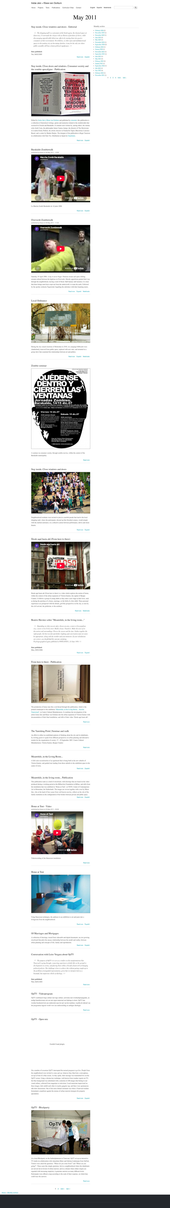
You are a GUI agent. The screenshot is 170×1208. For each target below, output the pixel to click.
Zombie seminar (39, 365)
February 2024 (99, 47)
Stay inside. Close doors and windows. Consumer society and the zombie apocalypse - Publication (59, 67)
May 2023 (98, 59)
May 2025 (98, 40)
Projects (40, 7)
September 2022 (100, 66)
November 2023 (99, 52)
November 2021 (99, 75)
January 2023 (99, 63)
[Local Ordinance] (60, 342)
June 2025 (98, 37)
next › (62, 1188)
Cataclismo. (72, 136)
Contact (78, 7)
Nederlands (107, 7)
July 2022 (98, 68)
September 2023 (100, 54)
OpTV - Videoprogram (42, 993)
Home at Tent (37, 871)
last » (68, 1188)
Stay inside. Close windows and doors (48, 469)
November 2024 (99, 42)
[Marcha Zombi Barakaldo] (60, 513)
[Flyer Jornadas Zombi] (60, 448)
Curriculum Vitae (68, 7)
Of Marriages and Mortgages (45, 933)
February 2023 (99, 61)
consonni (74, 120)
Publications (56, 7)
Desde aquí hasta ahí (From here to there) (50, 538)
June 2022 (98, 70)
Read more (80, 57)
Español (99, 7)
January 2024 (99, 49)
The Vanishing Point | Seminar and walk (50, 731)
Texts (47, 7)
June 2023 (98, 56)
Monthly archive (12, 1193)
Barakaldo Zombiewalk (42, 149)
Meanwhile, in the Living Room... (47, 756)
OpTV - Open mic (39, 1019)
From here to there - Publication (46, 661)
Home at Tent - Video (41, 806)
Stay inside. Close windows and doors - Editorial (54, 26)
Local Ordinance (39, 300)
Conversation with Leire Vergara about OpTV (52, 954)
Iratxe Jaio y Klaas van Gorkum (48, 120)
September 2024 (100, 45)
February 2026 (99, 30)
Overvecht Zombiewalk (42, 219)
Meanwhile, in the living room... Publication (52, 777)
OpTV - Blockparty (40, 1107)
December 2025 (99, 33)
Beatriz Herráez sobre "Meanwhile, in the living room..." (58, 619)
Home (33, 7)
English (92, 7)
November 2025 (99, 35)
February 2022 (99, 73)
